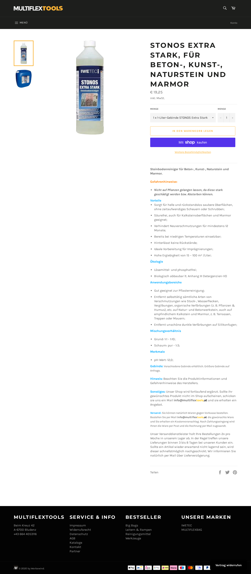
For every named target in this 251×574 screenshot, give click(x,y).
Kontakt (75, 547)
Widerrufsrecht (80, 530)
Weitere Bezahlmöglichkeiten (193, 152)
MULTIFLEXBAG (191, 530)
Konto (233, 22)
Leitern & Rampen (139, 530)
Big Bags (132, 525)
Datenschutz (79, 534)
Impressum (78, 525)
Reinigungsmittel (138, 534)
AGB (72, 538)
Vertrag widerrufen (229, 565)
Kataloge (76, 542)
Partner (75, 551)
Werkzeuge (133, 538)
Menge (154, 109)
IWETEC (186, 525)
